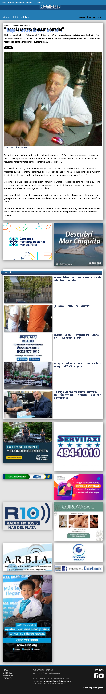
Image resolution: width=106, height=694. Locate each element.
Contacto (40, 2)
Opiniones (11, 2)
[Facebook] (96, 677)
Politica (16, 17)
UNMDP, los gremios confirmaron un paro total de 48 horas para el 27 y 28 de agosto (77, 365)
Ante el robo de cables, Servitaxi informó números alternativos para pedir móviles (76, 336)
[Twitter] (101, 677)
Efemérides (20, 2)
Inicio (4, 2)
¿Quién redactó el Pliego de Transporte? (72, 306)
